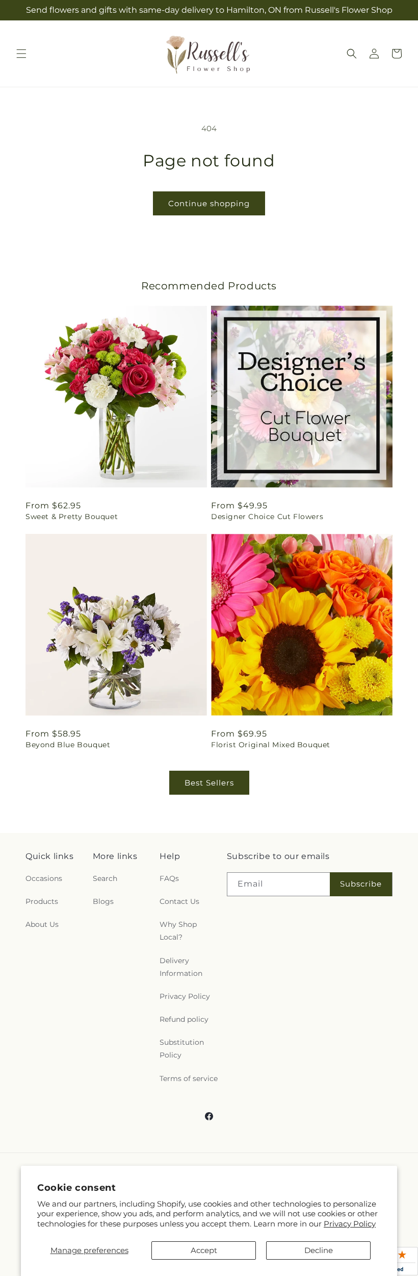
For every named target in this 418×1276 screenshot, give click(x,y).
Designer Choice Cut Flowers (267, 516)
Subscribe (361, 884)
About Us (42, 924)
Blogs (103, 901)
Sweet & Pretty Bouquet (71, 516)
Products (41, 901)
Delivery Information (181, 967)
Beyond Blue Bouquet (67, 744)
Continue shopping (209, 203)
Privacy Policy (350, 1224)
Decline (318, 1250)
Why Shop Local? (178, 931)
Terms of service (189, 1078)
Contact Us (179, 901)
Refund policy (184, 1019)
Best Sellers (209, 783)
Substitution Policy (182, 1049)
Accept (204, 1250)
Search (105, 878)
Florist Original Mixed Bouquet (270, 744)
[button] (21, 53)
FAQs (169, 878)
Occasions (43, 878)
